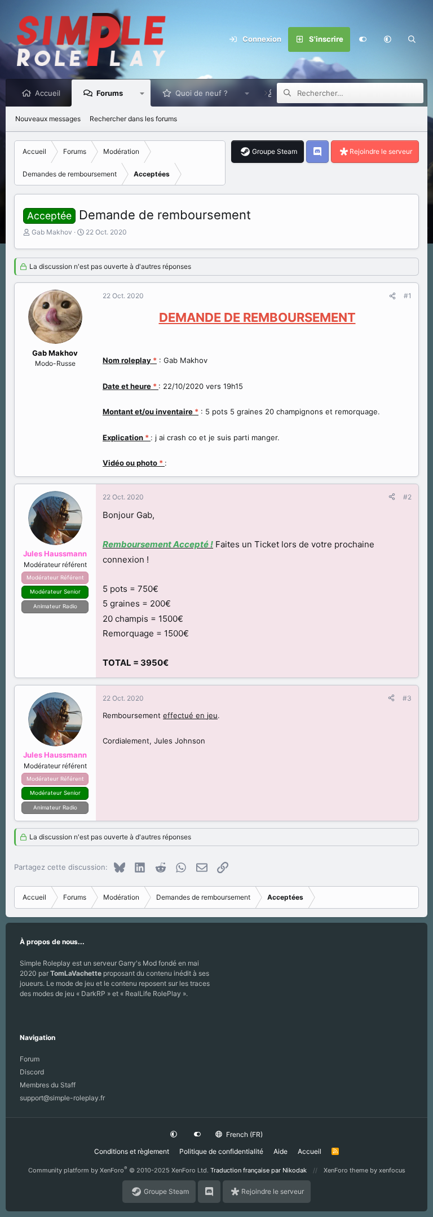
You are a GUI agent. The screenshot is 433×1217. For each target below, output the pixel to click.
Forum (29, 1059)
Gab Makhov (52, 232)
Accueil (47, 93)
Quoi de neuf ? (201, 93)
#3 (407, 698)
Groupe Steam (274, 151)
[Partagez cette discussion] (392, 296)
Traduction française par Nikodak (258, 1170)
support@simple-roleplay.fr (62, 1098)
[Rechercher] (412, 39)
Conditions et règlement (131, 1151)
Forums (109, 93)
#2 (407, 497)
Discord (32, 1072)
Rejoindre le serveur (381, 151)
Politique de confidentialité (221, 1151)
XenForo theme (346, 1170)
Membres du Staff (48, 1085)
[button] (387, 39)
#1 (408, 295)
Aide (280, 1151)
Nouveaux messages (48, 118)
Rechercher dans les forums (133, 118)
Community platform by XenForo (118, 1170)
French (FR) (243, 1134)
